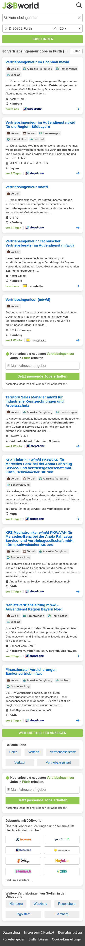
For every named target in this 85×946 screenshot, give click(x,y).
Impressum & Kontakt (39, 932)
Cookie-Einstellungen (67, 939)
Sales (13, 752)
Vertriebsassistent (58, 762)
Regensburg (67, 903)
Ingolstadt (23, 914)
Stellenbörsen (38, 939)
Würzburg (40, 903)
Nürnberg (16, 903)
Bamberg (62, 914)
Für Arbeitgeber (13, 939)
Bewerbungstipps (70, 932)
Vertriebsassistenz (63, 752)
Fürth (57, 51)
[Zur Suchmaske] (79, 5)
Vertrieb (33, 752)
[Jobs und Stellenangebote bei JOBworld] (20, 5)
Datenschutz (11, 932)
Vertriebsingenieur (23, 51)
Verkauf (19, 762)
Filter (76, 51)
